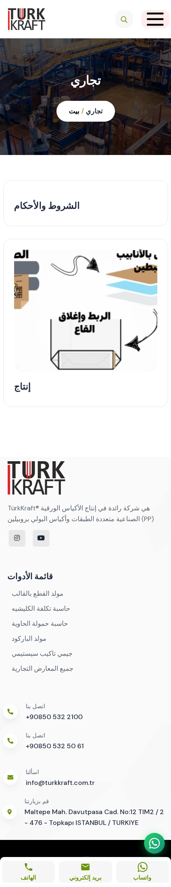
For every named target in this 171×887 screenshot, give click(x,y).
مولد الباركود (29, 638)
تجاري (94, 111)
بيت (74, 111)
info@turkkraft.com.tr (60, 782)
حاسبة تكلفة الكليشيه (41, 608)
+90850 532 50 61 (55, 746)
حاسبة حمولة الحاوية (40, 623)
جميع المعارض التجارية (42, 668)
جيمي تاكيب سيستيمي (42, 653)
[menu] (155, 19)
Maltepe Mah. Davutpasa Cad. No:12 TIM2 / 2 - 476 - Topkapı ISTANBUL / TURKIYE (94, 817)
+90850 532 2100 (54, 716)
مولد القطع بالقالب (38, 593)
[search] (124, 19)
